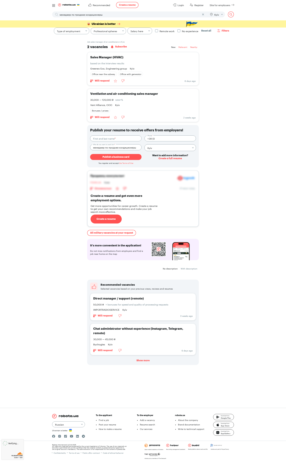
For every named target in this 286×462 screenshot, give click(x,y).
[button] (223, 417)
